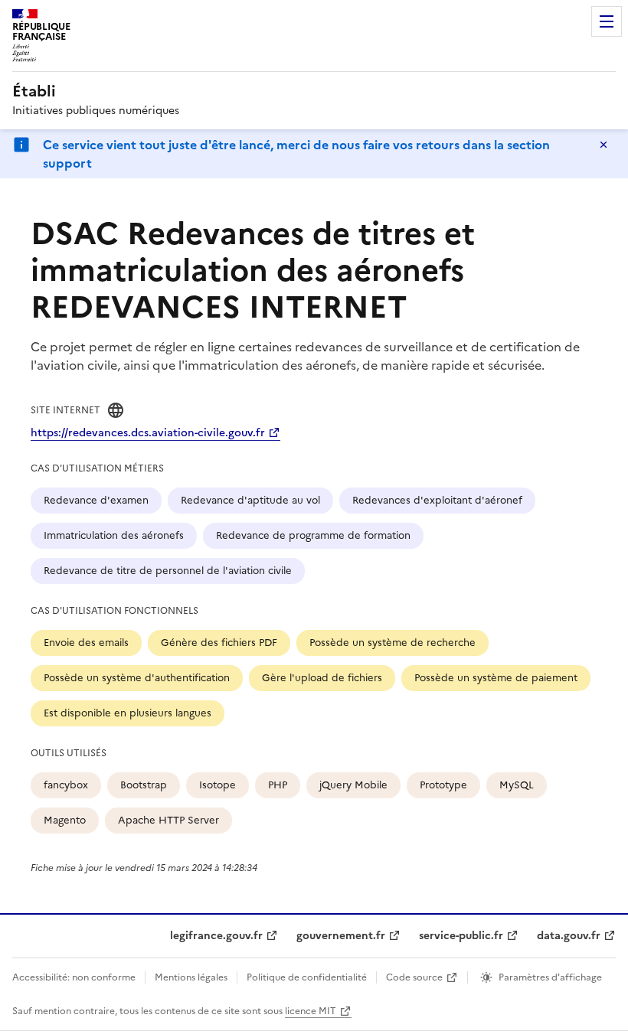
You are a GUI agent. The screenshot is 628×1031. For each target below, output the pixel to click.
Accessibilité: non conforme (74, 977)
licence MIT (310, 1011)
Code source (414, 977)
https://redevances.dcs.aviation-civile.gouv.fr (148, 433)
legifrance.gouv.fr (216, 936)
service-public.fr (461, 936)
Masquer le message (603, 144)
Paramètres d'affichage (550, 977)
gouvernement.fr (340, 936)
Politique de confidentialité (307, 977)
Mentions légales (191, 977)
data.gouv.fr (568, 936)
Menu (606, 21)
